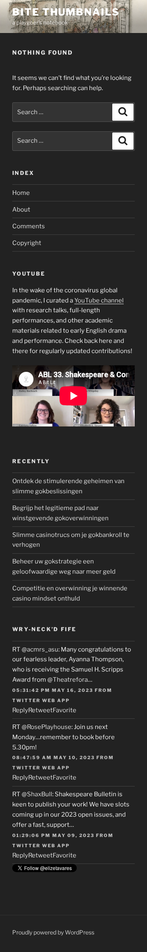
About (21, 209)
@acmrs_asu (40, 649)
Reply (20, 710)
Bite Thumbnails (66, 12)
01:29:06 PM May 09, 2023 (53, 835)
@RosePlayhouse (46, 727)
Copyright (26, 243)
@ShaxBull (37, 794)
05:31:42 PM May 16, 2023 (52, 690)
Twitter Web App (41, 700)
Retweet (40, 710)
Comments (28, 226)
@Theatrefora (67, 679)
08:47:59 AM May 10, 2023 (53, 757)
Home (21, 193)
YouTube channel (99, 300)
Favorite (64, 710)
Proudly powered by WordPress (53, 932)
